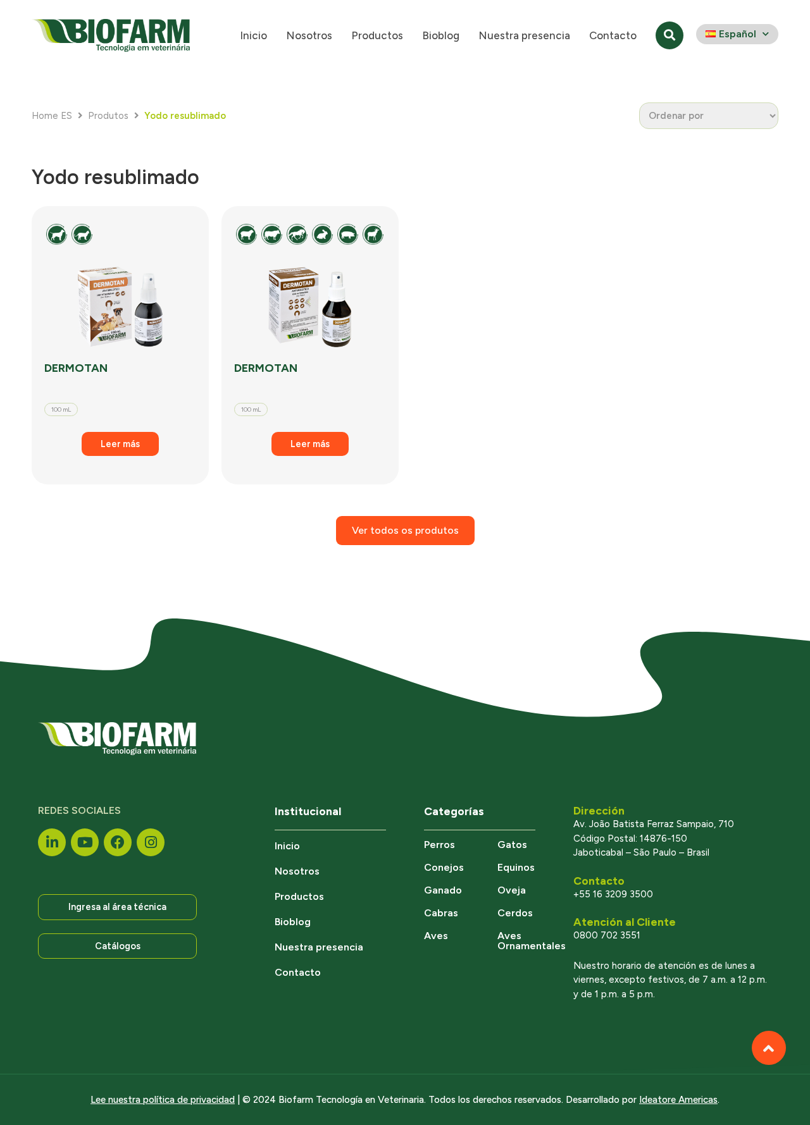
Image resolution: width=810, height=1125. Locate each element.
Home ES (52, 115)
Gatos (512, 845)
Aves (436, 936)
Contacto (613, 35)
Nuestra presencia (524, 35)
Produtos (108, 115)
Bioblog (440, 35)
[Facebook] (118, 842)
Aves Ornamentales (531, 941)
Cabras (441, 913)
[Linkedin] (52, 842)
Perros (439, 845)
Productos (377, 35)
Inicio (253, 35)
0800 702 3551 (606, 935)
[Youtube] (85, 842)
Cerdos (515, 913)
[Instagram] (151, 842)
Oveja (511, 890)
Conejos (444, 867)
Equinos (516, 867)
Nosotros (309, 35)
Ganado (443, 890)
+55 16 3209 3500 (613, 894)
